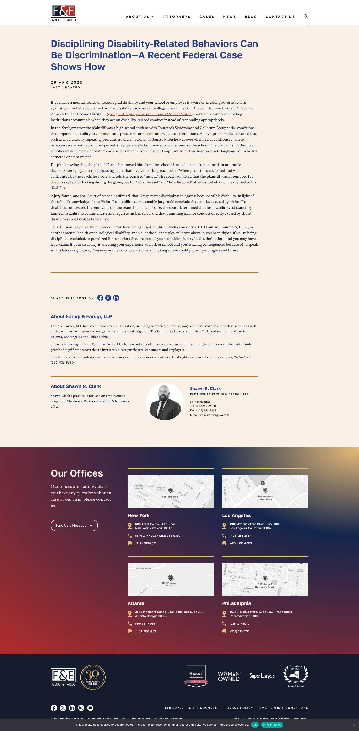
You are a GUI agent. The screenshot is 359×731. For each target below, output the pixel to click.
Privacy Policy (238, 707)
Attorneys (177, 17)
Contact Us (280, 17)
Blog (251, 17)
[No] (354, 725)
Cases (207, 17)
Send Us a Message (70, 525)
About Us (138, 17)
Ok (255, 724)
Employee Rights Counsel (191, 707)
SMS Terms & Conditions (283, 707)
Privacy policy (272, 724)
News (230, 17)
